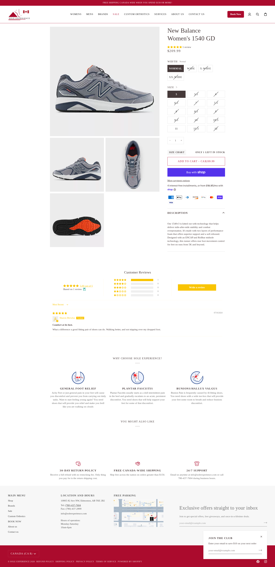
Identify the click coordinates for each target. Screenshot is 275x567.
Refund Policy (45, 561)
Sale (10, 511)
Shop (10, 500)
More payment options (178, 180)
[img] (60, 313)
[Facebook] (258, 561)
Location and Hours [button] (78, 495)
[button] (76, 14)
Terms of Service (106, 561)
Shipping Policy (65, 561)
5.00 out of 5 (86, 286)
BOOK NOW (14, 521)
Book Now (235, 14)
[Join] (259, 550)
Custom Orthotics (16, 516)
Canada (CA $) (21, 553)
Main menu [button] (17, 495)
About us (12, 526)
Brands (11, 505)
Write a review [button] (197, 287)
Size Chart (176, 152)
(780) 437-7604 (73, 505)
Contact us (13, 532)
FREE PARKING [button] (125, 495)
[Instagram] (265, 561)
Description (177, 213)
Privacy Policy (85, 561)
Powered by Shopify (130, 561)
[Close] (262, 536)
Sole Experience (20, 561)
